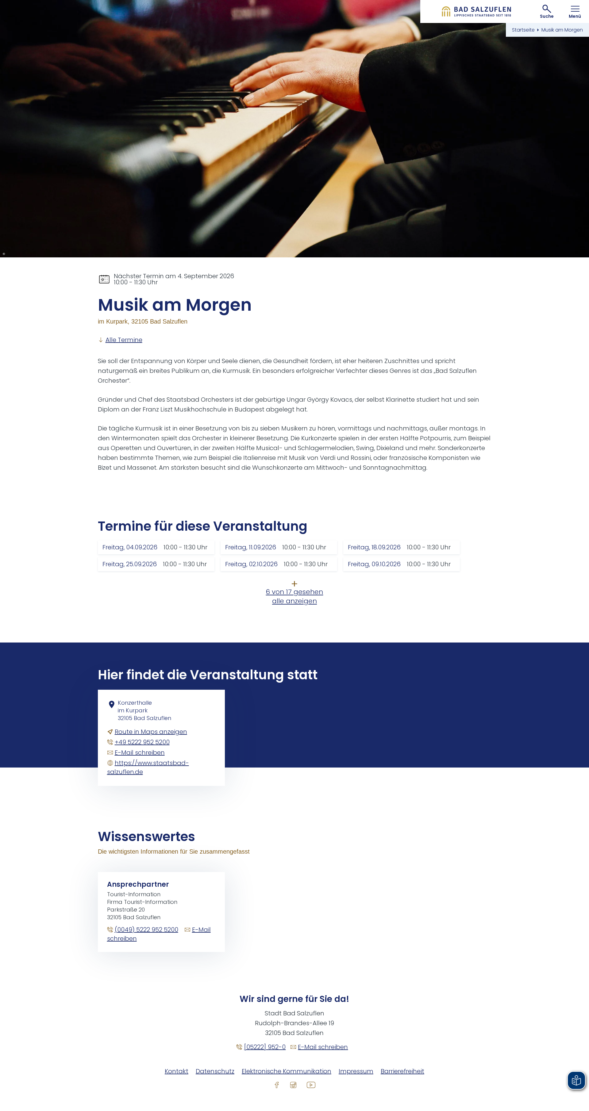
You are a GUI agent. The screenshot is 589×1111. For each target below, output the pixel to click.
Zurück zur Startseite (476, 11)
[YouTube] (311, 1084)
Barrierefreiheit (402, 1071)
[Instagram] (293, 1084)
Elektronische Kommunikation (286, 1071)
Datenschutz (215, 1071)
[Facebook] (276, 1084)
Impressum (356, 1071)
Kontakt (176, 1071)
